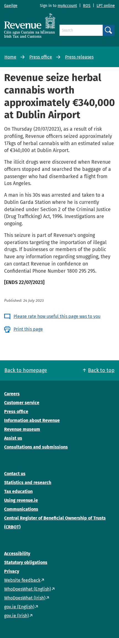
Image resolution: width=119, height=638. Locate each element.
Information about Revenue (32, 420)
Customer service (21, 402)
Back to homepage (25, 370)
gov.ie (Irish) (16, 615)
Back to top (101, 370)
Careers (12, 393)
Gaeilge (10, 5)
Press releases (79, 57)
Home (10, 57)
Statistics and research (27, 482)
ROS (86, 5)
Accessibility (17, 553)
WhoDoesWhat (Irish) (24, 598)
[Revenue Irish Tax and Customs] (29, 25)
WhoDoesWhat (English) (27, 589)
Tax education (18, 491)
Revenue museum (22, 429)
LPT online (106, 5)
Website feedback (22, 580)
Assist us (13, 438)
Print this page (28, 329)
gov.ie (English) (19, 606)
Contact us (14, 473)
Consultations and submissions (36, 447)
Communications (21, 509)
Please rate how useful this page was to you (57, 316)
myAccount (67, 5)
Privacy (11, 571)
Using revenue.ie (21, 500)
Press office (40, 57)
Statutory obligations (25, 562)
